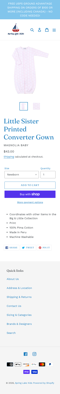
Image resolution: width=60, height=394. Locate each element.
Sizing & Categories (19, 314)
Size (6, 168)
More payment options (30, 202)
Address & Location (19, 288)
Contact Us (14, 306)
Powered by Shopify (43, 383)
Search (11, 332)
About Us (13, 279)
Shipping (9, 156)
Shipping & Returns (19, 297)
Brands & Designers (19, 323)
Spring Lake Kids (23, 383)
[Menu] (54, 29)
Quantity (45, 168)
